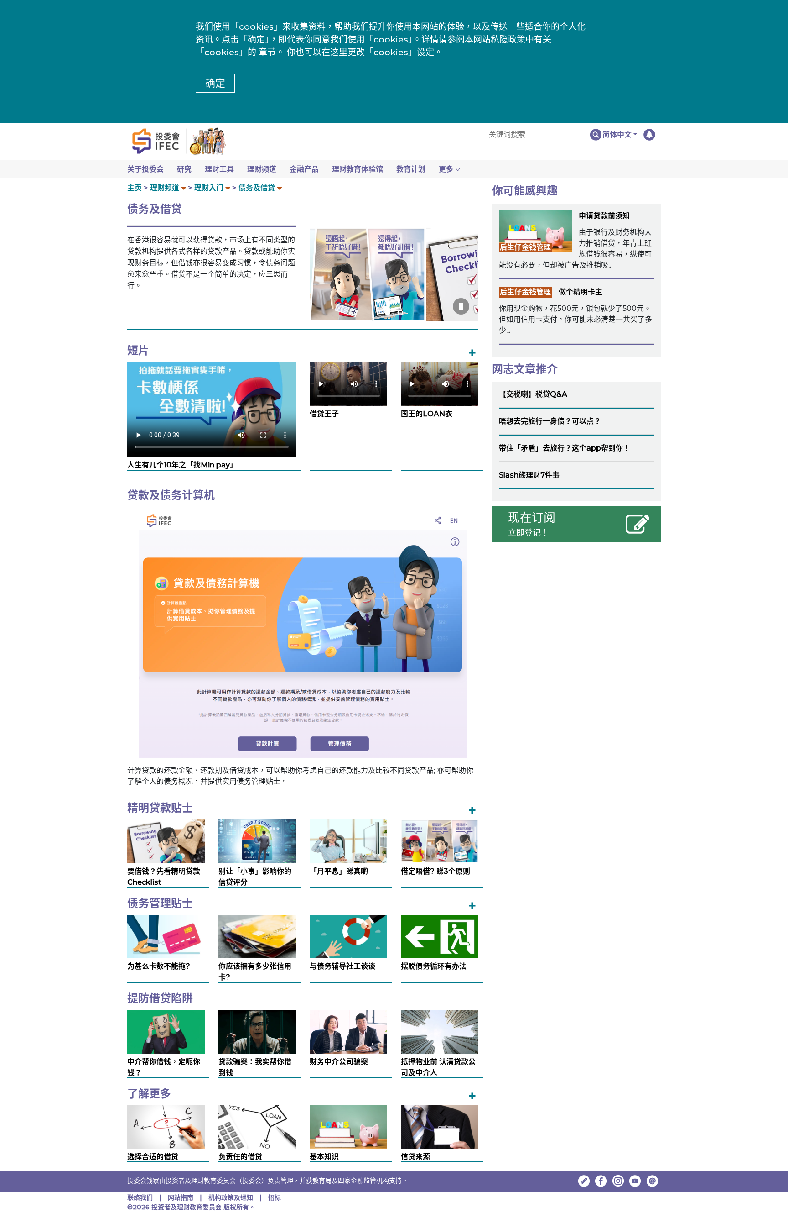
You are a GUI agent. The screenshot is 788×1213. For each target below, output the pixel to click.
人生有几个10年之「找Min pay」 (182, 465)
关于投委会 (145, 169)
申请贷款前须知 (604, 215)
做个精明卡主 (580, 292)
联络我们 (140, 1197)
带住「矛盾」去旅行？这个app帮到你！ (564, 448)
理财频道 (261, 169)
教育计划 (410, 169)
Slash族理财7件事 (529, 475)
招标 (274, 1197)
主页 (134, 188)
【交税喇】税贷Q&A (533, 394)
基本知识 (324, 1156)
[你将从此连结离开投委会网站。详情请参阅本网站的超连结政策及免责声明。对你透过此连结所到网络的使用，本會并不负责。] (601, 1181)
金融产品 (304, 169)
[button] (619, 134)
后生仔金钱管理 (525, 247)
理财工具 (219, 169)
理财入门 (208, 188)
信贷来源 (415, 1156)
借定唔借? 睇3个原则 (435, 871)
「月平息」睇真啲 (339, 871)
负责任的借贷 (240, 1156)
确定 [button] (215, 83)
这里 (338, 52)
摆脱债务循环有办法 (434, 966)
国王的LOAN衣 (426, 414)
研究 (184, 169)
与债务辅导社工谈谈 (342, 966)
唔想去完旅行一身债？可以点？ (550, 421)
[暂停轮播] (461, 306)
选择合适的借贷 (152, 1156)
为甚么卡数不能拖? (158, 966)
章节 (267, 52)
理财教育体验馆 (357, 169)
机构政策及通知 (230, 1197)
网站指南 (180, 1197)
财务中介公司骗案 (339, 1061)
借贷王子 (324, 414)
